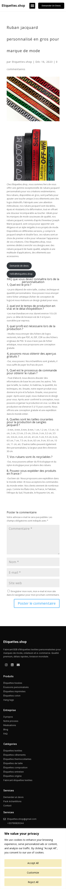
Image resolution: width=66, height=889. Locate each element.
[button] (32, 6)
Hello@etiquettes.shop (21, 273)
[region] (33, 858)
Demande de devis (19, 265)
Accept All (33, 863)
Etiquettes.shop (13, 5)
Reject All (33, 882)
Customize (33, 872)
